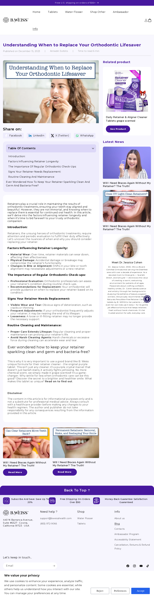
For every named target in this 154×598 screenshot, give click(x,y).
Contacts (119, 529)
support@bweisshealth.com (56, 518)
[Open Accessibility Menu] (147, 299)
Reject (100, 590)
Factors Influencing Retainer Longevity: (33, 161)
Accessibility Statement (127, 539)
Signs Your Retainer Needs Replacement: (34, 171)
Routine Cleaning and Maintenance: (31, 176)
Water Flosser (85, 518)
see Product (118, 129)
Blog (117, 523)
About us (119, 518)
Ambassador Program (126, 534)
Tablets (81, 523)
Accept (140, 590)
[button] (35, 28)
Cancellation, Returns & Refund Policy (132, 546)
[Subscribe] (54, 565)
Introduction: (16, 156)
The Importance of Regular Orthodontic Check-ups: (42, 166)
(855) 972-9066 (48, 523)
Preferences (120, 590)
